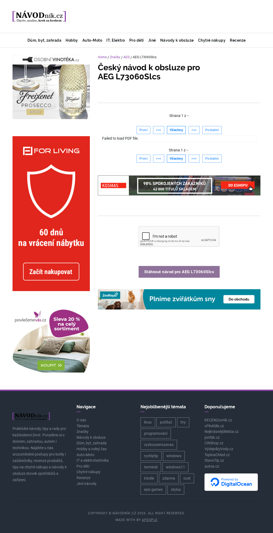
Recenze (238, 40)
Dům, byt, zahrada (44, 40)
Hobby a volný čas (92, 449)
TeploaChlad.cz (217, 455)
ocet (187, 478)
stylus (176, 489)
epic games (153, 489)
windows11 (175, 467)
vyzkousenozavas (159, 444)
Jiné (152, 40)
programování (155, 433)
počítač (166, 422)
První (143, 130)
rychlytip (151, 456)
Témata (83, 426)
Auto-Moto (92, 40)
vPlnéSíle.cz (214, 426)
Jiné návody (87, 483)
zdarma (168, 478)
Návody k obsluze (177, 40)
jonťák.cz (212, 437)
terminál (151, 467)
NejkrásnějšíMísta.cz (221, 431)
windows (173, 456)
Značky (115, 57)
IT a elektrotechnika (93, 460)
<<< (158, 130)
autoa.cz (211, 466)
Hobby (72, 40)
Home (102, 57)
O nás (81, 420)
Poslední (212, 130)
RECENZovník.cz (218, 420)
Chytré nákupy (212, 40)
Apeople (150, 520)
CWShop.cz (213, 443)
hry (183, 422)
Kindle (149, 478)
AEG (126, 57)
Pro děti (136, 40)
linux (148, 422)
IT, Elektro (115, 40)
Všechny (176, 130)
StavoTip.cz (214, 460)
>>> (194, 130)
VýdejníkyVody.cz (218, 449)
